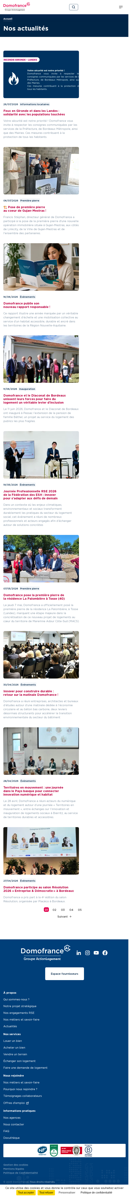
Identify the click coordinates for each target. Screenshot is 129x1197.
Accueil (7, 18)
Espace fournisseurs (64, 973)
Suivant (62, 916)
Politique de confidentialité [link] (96, 1192)
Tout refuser (46, 1192)
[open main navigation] (121, 7)
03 (63, 909)
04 (71, 909)
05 (80, 909)
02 (54, 909)
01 (46, 909)
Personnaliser (67, 1192)
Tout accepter (26, 1192)
